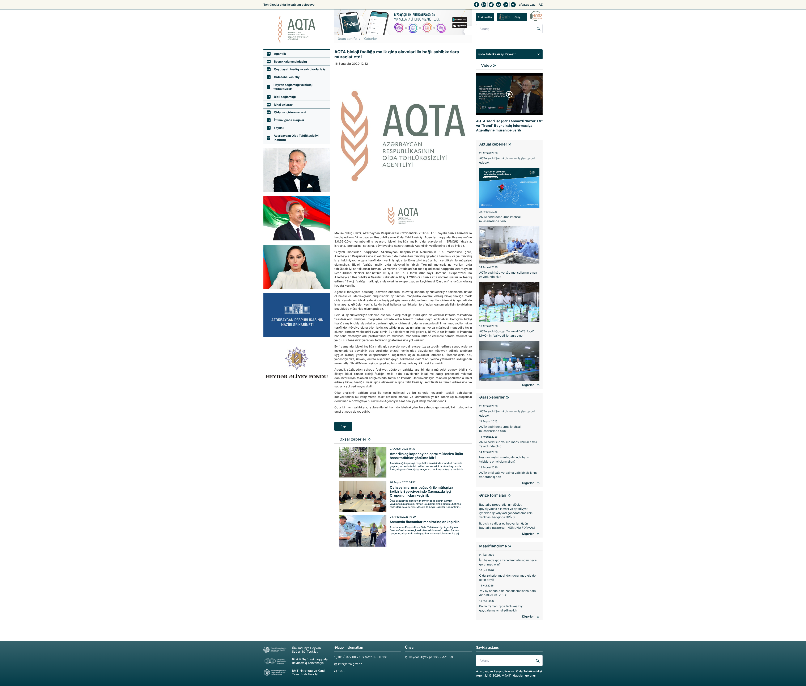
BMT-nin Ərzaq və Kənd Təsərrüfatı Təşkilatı (308, 672)
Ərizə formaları (492, 495)
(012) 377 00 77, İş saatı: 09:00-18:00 (364, 657)
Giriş (517, 17)
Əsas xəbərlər (492, 397)
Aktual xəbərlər (493, 144)
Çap (343, 426)
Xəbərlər (370, 39)
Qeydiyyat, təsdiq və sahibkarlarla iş (300, 69)
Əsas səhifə (347, 39)
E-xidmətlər (485, 17)
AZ (541, 4)
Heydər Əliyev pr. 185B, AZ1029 (431, 657)
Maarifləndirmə (493, 546)
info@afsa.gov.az (350, 664)
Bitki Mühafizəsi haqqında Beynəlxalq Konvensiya (310, 661)
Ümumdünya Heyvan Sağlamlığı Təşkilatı (306, 649)
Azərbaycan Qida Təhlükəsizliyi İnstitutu (296, 138)
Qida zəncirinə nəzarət (290, 112)
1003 (341, 671)
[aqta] (296, 29)
